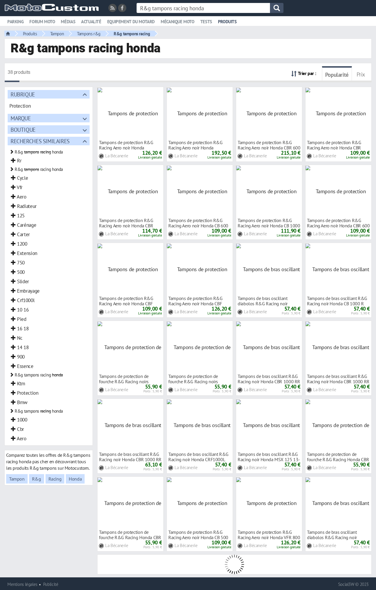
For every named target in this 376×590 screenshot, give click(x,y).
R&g (36, 479)
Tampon (57, 33)
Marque (21, 118)
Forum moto (42, 21)
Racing (55, 479)
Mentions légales (22, 584)
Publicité (50, 584)
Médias (68, 21)
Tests (206, 21)
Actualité (91, 21)
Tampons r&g (88, 33)
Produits (227, 21)
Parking (15, 21)
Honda (75, 479)
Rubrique (23, 94)
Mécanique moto (177, 21)
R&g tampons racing (132, 33)
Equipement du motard (131, 21)
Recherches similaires (40, 141)
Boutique (23, 129)
